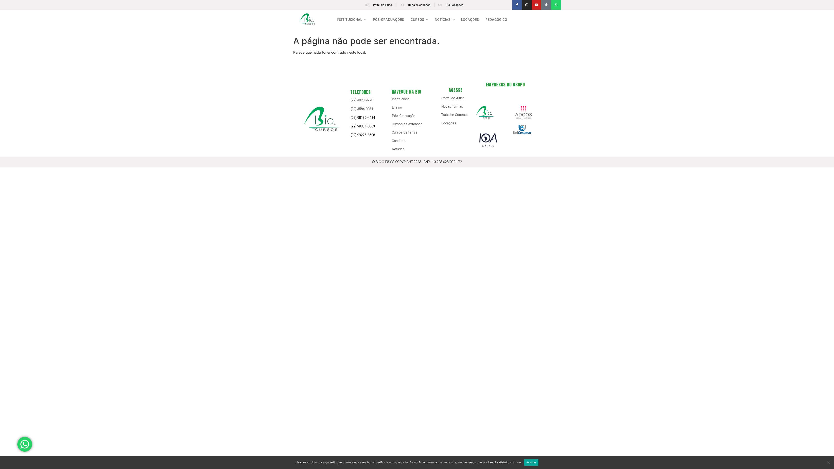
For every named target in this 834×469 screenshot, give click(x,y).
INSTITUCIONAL (349, 20)
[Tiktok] (546, 5)
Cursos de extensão (407, 124)
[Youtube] (536, 5)
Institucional (401, 99)
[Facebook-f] (517, 5)
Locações (448, 123)
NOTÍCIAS (442, 20)
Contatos (398, 141)
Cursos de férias (404, 132)
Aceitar (531, 462)
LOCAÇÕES (470, 20)
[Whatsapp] (556, 5)
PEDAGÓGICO (496, 20)
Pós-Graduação (403, 116)
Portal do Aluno (453, 98)
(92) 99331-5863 (363, 126)
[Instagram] (527, 5)
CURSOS (417, 20)
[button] (352, 20)
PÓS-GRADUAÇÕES (388, 20)
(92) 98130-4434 (363, 118)
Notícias (398, 149)
